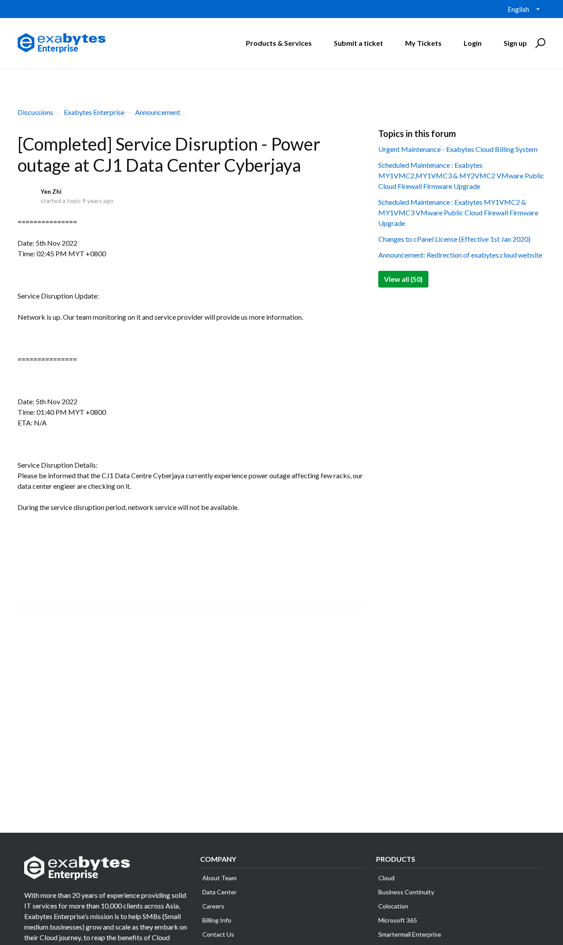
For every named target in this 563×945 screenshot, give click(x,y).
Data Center (219, 892)
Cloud (386, 878)
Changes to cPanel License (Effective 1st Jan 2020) (454, 239)
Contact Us (218, 934)
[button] (539, 43)
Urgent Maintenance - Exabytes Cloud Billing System (457, 149)
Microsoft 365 (397, 920)
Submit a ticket (358, 43)
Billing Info (216, 920)
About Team (219, 878)
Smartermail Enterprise (409, 934)
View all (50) (403, 279)
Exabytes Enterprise (94, 112)
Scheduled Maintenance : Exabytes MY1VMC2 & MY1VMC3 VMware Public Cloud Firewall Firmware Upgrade (458, 212)
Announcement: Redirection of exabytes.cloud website (460, 255)
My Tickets (423, 43)
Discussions (35, 112)
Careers (213, 906)
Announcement (157, 112)
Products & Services (279, 43)
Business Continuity (406, 892)
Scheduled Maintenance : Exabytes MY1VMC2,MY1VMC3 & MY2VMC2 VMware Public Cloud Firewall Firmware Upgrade (461, 175)
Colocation (393, 906)
